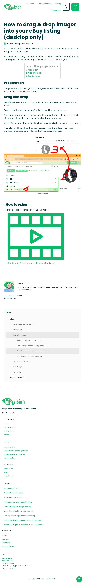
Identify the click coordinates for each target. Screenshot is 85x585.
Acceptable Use (8, 561)
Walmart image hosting (13, 493)
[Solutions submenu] (35, 3)
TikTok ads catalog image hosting (18, 502)
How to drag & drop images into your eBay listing (31, 263)
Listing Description (10, 298)
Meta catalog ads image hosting (17, 506)
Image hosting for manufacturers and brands (22, 520)
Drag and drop (34, 73)
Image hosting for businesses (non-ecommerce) (24, 525)
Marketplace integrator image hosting (19, 515)
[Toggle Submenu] (8, 319)
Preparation (32, 70)
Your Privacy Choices (23, 566)
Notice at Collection (8, 569)
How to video (34, 76)
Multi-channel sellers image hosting (18, 511)
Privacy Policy (7, 558)
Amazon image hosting (13, 497)
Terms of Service (8, 563)
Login (66, 7)
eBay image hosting (12, 488)
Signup (75, 7)
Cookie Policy (7, 566)
